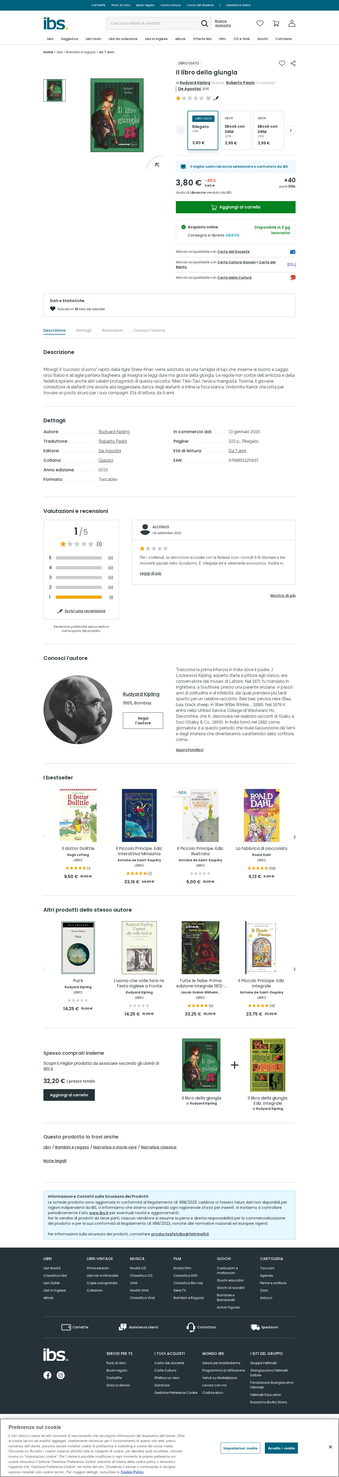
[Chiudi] (330, 1447)
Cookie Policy (132, 1471)
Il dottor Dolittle (78, 848)
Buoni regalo (145, 5)
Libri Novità (52, 1268)
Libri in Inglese (54, 1290)
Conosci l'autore (149, 330)
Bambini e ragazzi (72, 1147)
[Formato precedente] (180, 130)
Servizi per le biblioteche (221, 1363)
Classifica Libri (55, 1275)
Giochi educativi (230, 1280)
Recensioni (112, 330)
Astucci (266, 1298)
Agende (266, 1275)
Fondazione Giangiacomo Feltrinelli (271, 1385)
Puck (78, 981)
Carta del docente (200, 5)
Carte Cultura (170, 5)
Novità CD (138, 1268)
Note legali (54, 1161)
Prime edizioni (98, 1268)
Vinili (133, 1283)
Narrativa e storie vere (115, 1147)
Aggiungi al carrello (239, 207)
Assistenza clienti (238, 5)
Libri (47, 1147)
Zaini (264, 1290)
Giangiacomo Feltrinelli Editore (269, 1372)
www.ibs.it (98, 1213)
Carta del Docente (233, 251)
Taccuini (267, 1268)
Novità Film (182, 1268)
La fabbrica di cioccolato (261, 848)
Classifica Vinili (142, 1298)
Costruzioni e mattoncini (227, 1270)
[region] (169, 1447)
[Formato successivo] (291, 130)
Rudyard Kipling (195, 82)
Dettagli (83, 330)
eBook (48, 1298)
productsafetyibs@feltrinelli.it (180, 1234)
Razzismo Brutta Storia (268, 1402)
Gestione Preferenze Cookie (175, 1392)
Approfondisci (189, 749)
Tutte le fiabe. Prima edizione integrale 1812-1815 (200, 983)
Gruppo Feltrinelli (263, 1363)
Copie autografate (102, 1283)
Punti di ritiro (120, 5)
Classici (106, 460)
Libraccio (198, 192)
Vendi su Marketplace (219, 1378)
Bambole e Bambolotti (226, 1297)
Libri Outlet (51, 1283)
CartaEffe (98, 5)
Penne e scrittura (273, 1283)
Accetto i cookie (281, 1448)
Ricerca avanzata (223, 23)
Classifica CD (141, 1275)
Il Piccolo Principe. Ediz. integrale (261, 983)
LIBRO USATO (189, 63)
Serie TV (179, 1290)
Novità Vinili (139, 1290)
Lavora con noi (214, 1385)
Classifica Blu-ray (188, 1283)
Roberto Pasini (240, 82)
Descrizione (54, 330)
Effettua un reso (166, 1378)
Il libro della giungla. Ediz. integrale (268, 1100)
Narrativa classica (158, 1147)
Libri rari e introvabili (102, 1275)
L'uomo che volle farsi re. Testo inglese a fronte (139, 983)
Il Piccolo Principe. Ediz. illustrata (200, 851)
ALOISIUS (161, 527)
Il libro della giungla (201, 1098)
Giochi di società (230, 1287)
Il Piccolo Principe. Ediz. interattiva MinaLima (139, 851)
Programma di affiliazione (223, 1370)
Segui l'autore (143, 721)
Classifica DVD (185, 1275)
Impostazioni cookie (240, 1448)
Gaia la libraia (118, 1385)
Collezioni (94, 1290)
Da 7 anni (237, 450)
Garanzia (162, 1385)
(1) (99, 544)
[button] (204, 23)
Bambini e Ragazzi (188, 1298)
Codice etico (212, 1392)
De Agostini (189, 88)
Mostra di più (283, 595)
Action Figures (228, 1307)
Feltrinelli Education (265, 1394)
